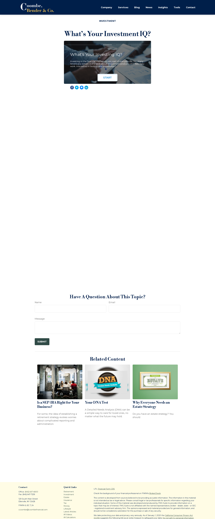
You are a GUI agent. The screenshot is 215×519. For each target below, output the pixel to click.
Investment (69, 494)
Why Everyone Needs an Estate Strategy (151, 405)
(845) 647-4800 (31, 492)
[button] (106, 7)
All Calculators (70, 517)
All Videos (68, 514)
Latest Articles (70, 512)
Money (67, 506)
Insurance (68, 500)
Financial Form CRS (106, 489)
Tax (65, 503)
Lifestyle (67, 509)
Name (38, 302)
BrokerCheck (155, 493)
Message (40, 318)
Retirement (69, 492)
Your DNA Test (96, 403)
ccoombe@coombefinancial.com (33, 510)
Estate (66, 497)
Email (112, 302)
